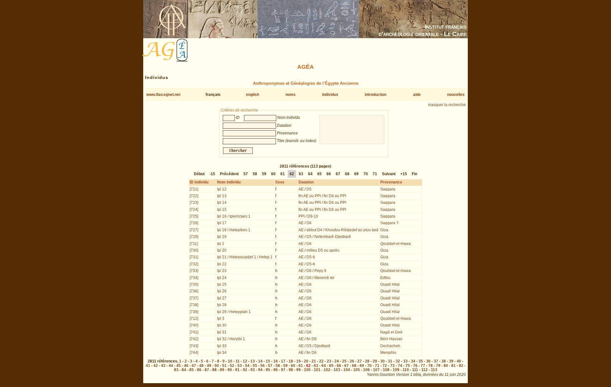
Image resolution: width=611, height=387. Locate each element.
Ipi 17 (222, 223)
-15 (212, 174)
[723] (194, 202)
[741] (194, 332)
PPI (301, 216)
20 (306, 361)
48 (201, 365)
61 (282, 174)
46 (186, 365)
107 (376, 370)
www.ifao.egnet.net (163, 94)
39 (451, 361)
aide (417, 94)
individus (330, 94)
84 (184, 370)
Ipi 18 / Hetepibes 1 (233, 230)
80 (446, 365)
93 (252, 370)
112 (424, 370)
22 (321, 361)
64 (310, 174)
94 (260, 370)
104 (346, 370)
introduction (375, 94)
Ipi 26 (222, 291)
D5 (309, 189)
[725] (194, 216)
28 (367, 361)
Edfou (385, 278)
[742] (194, 339)
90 (230, 370)
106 (366, 370)
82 (461, 365)
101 (317, 370)
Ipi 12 (222, 189)
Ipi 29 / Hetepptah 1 (234, 312)
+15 (403, 174)
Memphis (388, 352)
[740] (194, 325)
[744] (194, 352)
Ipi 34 (222, 352)
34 (413, 361)
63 (301, 174)
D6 (309, 223)
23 (329, 361)
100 (307, 370)
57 (245, 174)
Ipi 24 (222, 278)
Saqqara (387, 189)
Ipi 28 (222, 305)
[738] (194, 305)
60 (273, 174)
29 (375, 361)
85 (191, 370)
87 (207, 370)
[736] (194, 291)
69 (356, 174)
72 (385, 365)
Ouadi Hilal (390, 284)
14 (260, 361)
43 (163, 365)
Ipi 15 (222, 209)
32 (398, 361)
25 (344, 361)
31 (390, 361)
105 (356, 370)
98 (291, 370)
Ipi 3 (220, 318)
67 (338, 174)
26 (352, 361)
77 (423, 365)
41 (148, 365)
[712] (194, 318)
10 (230, 361)
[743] (194, 346)
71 (375, 174)
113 (434, 370)
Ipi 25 (222, 284)
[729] (194, 236)
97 (283, 370)
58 (255, 174)
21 (314, 361)
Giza (384, 230)
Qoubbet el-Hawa (395, 243)
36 (428, 361)
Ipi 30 (222, 325)
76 (415, 365)
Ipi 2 (220, 243)
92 (245, 370)
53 (239, 365)
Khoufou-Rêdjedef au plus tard (351, 230)
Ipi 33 (222, 346)
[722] (194, 196)
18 (291, 361)
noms (290, 94)
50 (216, 365)
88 (214, 370)
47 (194, 365)
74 (400, 365)
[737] (194, 298)
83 (176, 370)
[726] (194, 223)
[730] (194, 250)
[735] (194, 284)
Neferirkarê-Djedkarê (332, 236)
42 (155, 365)
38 (443, 361)
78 (430, 365)
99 (298, 370)
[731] (194, 257)
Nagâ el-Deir (391, 332)
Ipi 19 (222, 236)
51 (224, 365)
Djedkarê (322, 346)
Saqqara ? (389, 223)
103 (337, 370)
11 (237, 361)
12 (245, 361)
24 (336, 361)
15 (268, 361)
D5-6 (310, 257)
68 (347, 174)
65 (319, 174)
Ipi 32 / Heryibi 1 (231, 339)
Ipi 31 (222, 332)
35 (420, 361)
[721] (194, 189)
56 (262, 365)
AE (301, 189)
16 (275, 361)
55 (255, 365)
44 (171, 365)
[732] (194, 264)
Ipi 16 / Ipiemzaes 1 (233, 216)
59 (264, 174)
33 (405, 361)
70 (365, 174)
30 (382, 361)
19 (298, 361)
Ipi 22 (222, 264)
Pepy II (320, 271)
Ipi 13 (222, 196)
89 (222, 370)
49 (209, 365)
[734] (194, 278)
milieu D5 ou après (322, 250)
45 (178, 365)
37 (436, 361)
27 (359, 361)
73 (392, 365)
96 (275, 370)
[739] (194, 312)
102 (327, 370)
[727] (194, 230)
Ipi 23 (222, 271)
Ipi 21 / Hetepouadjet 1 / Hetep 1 (245, 257)
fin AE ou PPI (309, 196)
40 (459, 361)
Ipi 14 (222, 202)
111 (415, 370)
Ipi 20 (222, 250)
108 (386, 370)
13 (252, 361)
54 (247, 365)
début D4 (314, 230)
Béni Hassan (391, 339)
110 (406, 370)
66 (329, 174)
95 (268, 370)
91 (237, 370)
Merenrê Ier (324, 278)
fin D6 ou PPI (335, 196)
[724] (194, 209)
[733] (194, 271)
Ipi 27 (222, 298)
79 (438, 365)
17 (283, 361)
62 (292, 174)
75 (407, 365)
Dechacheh (390, 346)
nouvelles (456, 94)
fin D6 (311, 339)
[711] (194, 243)
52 (232, 365)
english (252, 94)
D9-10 (312, 216)
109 (396, 370)
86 (199, 370)
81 (453, 365)
